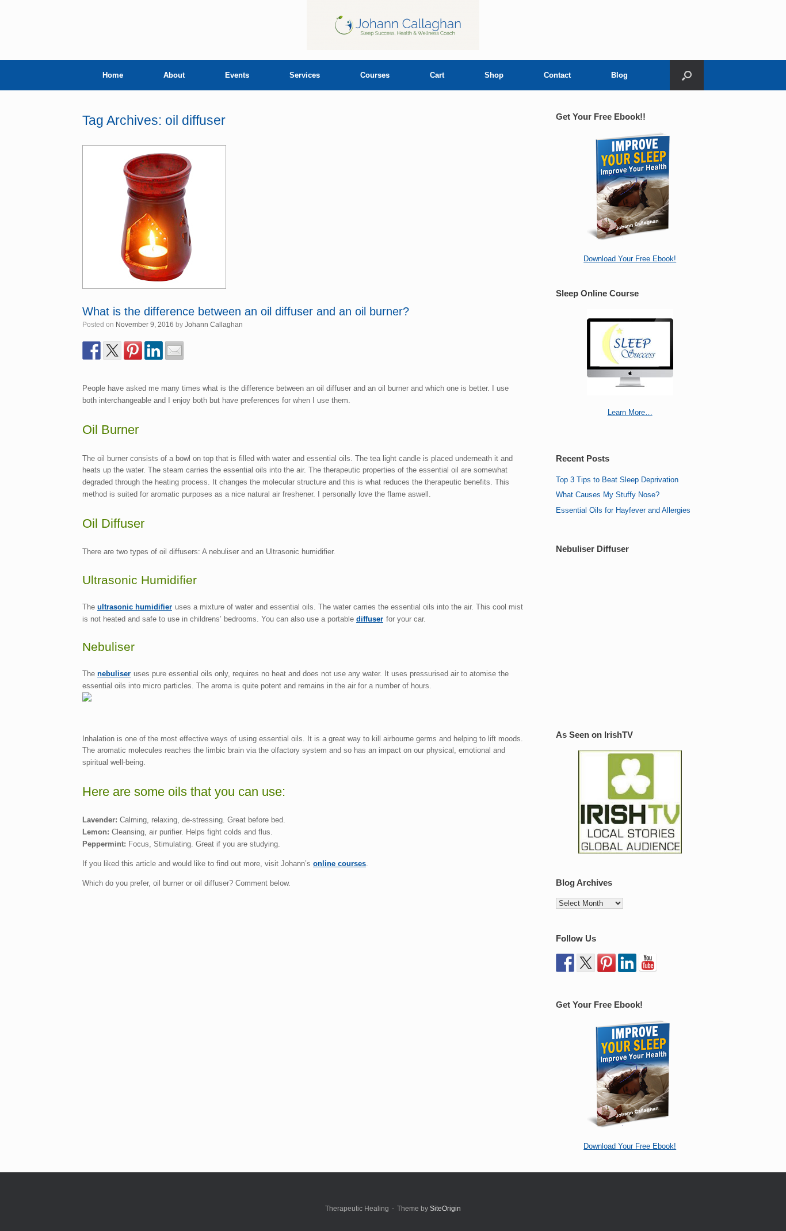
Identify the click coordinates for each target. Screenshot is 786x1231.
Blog (619, 75)
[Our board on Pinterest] (606, 963)
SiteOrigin (445, 1208)
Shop (493, 75)
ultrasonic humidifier (134, 607)
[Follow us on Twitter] (586, 963)
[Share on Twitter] (112, 350)
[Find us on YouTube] (648, 963)
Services (304, 75)
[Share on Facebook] (91, 350)
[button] (687, 75)
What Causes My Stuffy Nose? (607, 494)
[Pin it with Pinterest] (133, 350)
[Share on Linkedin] (153, 350)
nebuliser (114, 673)
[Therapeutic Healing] (393, 25)
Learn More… (630, 412)
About (174, 75)
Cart (437, 75)
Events (237, 75)
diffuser (369, 619)
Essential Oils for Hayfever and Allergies (623, 510)
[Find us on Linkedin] (627, 963)
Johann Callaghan (214, 325)
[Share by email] (174, 350)
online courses (339, 863)
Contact (557, 75)
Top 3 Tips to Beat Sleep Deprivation (617, 479)
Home (112, 75)
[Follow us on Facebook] (565, 963)
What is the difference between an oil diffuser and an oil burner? (245, 311)
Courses (375, 75)
